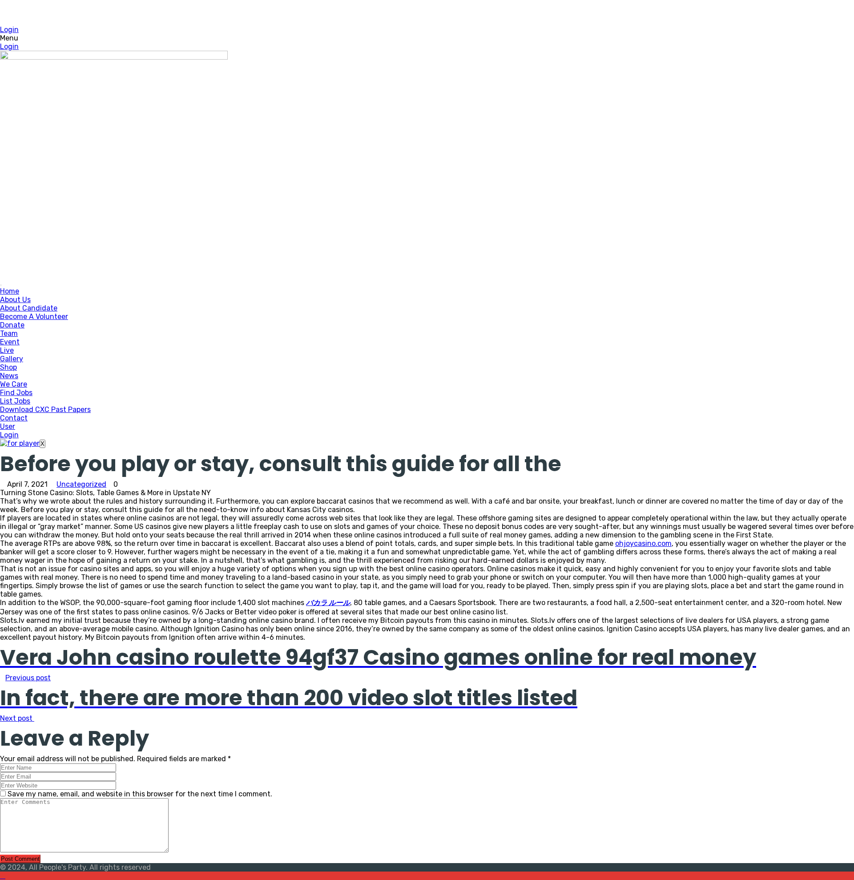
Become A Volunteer (34, 316)
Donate (12, 325)
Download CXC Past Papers (45, 409)
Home (9, 291)
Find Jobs (16, 392)
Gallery (11, 359)
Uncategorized (81, 484)
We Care (13, 384)
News (9, 375)
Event (10, 342)
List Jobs (15, 401)
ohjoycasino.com (643, 543)
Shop (8, 367)
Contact (14, 418)
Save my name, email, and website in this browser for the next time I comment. (140, 794)
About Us (15, 299)
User (7, 426)
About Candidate (28, 308)
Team (9, 333)
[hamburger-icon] (1, 285)
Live (7, 350)
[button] (427, 38)
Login (9, 29)
